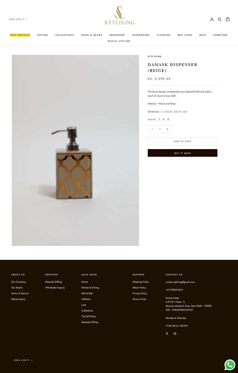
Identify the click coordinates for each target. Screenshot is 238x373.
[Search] (220, 19)
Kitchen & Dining (90, 287)
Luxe (84, 305)
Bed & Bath (87, 293)
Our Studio (17, 287)
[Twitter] (164, 119)
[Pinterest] (168, 119)
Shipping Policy (141, 282)
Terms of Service (20, 293)
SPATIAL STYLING (119, 41)
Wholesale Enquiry (55, 287)
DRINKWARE (117, 35)
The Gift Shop (89, 316)
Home (85, 282)
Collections (87, 310)
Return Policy (139, 287)
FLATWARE (164, 35)
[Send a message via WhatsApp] (230, 365)
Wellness (86, 299)
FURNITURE (220, 35)
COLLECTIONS (64, 35)
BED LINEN (185, 35)
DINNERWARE (141, 35)
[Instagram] (175, 333)
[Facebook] (159, 119)
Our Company (18, 282)
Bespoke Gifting (53, 282)
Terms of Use (139, 299)
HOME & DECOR (91, 35)
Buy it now (182, 153)
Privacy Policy (140, 293)
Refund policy (18, 299)
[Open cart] (227, 19)
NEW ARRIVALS (20, 35)
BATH (202, 35)
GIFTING (42, 35)
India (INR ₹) (16, 19)
